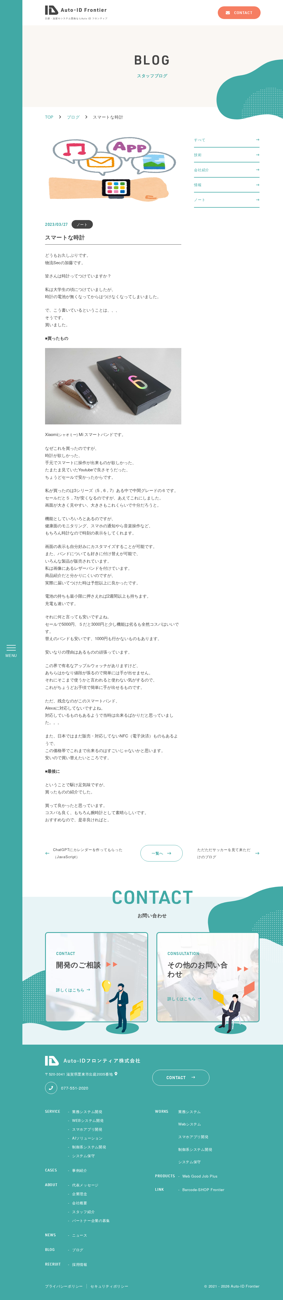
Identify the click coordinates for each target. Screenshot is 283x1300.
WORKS (161, 1112)
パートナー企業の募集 (91, 1220)
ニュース (79, 1235)
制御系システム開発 (89, 1146)
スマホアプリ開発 (87, 1129)
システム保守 (83, 1155)
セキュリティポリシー (109, 1286)
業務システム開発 (87, 1111)
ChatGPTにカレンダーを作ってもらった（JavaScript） (87, 853)
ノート (199, 199)
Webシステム (189, 1124)
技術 (197, 154)
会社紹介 (201, 169)
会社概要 (79, 1202)
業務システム (189, 1111)
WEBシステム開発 (88, 1120)
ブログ (73, 117)
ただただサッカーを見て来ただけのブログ (223, 853)
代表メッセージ (85, 1184)
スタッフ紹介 (83, 1211)
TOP (49, 117)
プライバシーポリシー (64, 1286)
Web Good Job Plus (200, 1176)
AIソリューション (87, 1138)
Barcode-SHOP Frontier (203, 1189)
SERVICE (53, 1112)
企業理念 (79, 1193)
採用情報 (79, 1264)
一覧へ (157, 853)
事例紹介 (79, 1170)
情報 (197, 184)
